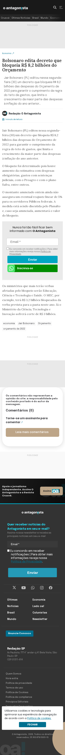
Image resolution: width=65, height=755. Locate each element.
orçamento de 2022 (14, 329)
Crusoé (5, 18)
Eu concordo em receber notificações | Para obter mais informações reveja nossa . (33, 251)
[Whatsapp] (32, 588)
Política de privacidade (19, 683)
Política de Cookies (17, 692)
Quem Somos (13, 674)
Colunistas (39, 612)
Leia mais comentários (32, 432)
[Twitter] (14, 588)
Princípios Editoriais (17, 702)
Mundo (44, 18)
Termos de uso (14, 688)
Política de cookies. (39, 718)
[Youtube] (23, 588)
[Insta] (42, 588)
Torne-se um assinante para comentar (27, 420)
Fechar (32, 724)
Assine (47, 490)
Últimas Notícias (21, 18)
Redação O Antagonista (25, 113)
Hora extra (12, 678)
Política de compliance (19, 697)
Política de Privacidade (26, 561)
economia (9, 324)
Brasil (35, 18)
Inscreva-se (25, 268)
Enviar (32, 259)
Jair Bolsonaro (26, 324)
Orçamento (44, 324)
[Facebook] (50, 588)
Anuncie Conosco (19, 633)
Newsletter (39, 619)
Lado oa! (38, 606)
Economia (56, 18)
